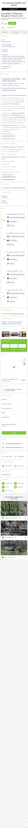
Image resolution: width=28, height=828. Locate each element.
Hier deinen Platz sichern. (8, 179)
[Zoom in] (24, 359)
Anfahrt (23, 380)
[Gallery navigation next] (25, 329)
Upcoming (11, 225)
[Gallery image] (5, 334)
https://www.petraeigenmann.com (14, 447)
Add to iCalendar (13, 221)
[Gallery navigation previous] (23, 329)
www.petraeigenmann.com (9, 90)
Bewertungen (11, 27)
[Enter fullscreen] (24, 364)
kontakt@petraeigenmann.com (13, 443)
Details (2, 27)
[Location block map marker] (14, 367)
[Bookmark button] (25, 518)
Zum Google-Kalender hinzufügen (16, 217)
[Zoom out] (24, 361)
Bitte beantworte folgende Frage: (9, 425)
